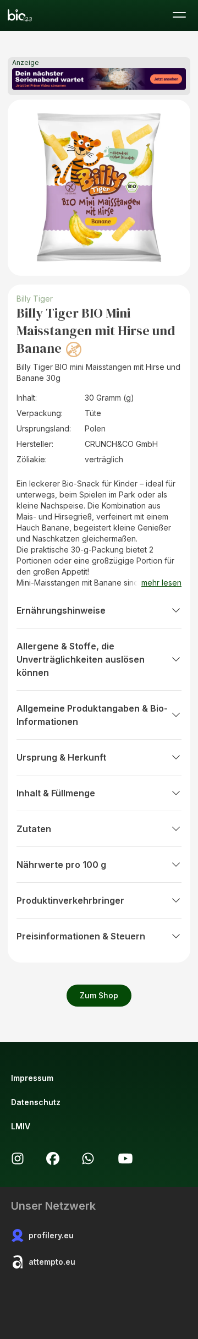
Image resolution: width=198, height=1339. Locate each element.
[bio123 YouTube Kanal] (125, 1158)
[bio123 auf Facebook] (52, 1158)
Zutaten (33, 828)
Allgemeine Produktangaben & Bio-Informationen (92, 715)
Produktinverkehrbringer (70, 900)
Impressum (32, 1078)
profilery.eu (51, 1235)
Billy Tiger (34, 298)
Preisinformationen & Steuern (80, 936)
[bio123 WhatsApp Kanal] (88, 1158)
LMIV (20, 1126)
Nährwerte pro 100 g (61, 864)
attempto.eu (52, 1261)
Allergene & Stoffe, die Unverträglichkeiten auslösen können (80, 659)
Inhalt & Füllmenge (55, 793)
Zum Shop (99, 995)
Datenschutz (36, 1102)
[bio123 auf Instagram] (17, 1158)
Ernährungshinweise (61, 610)
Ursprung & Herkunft (61, 757)
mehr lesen (161, 582)
